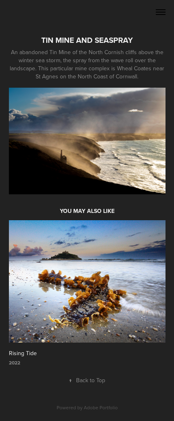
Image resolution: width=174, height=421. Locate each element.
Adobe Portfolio (101, 407)
